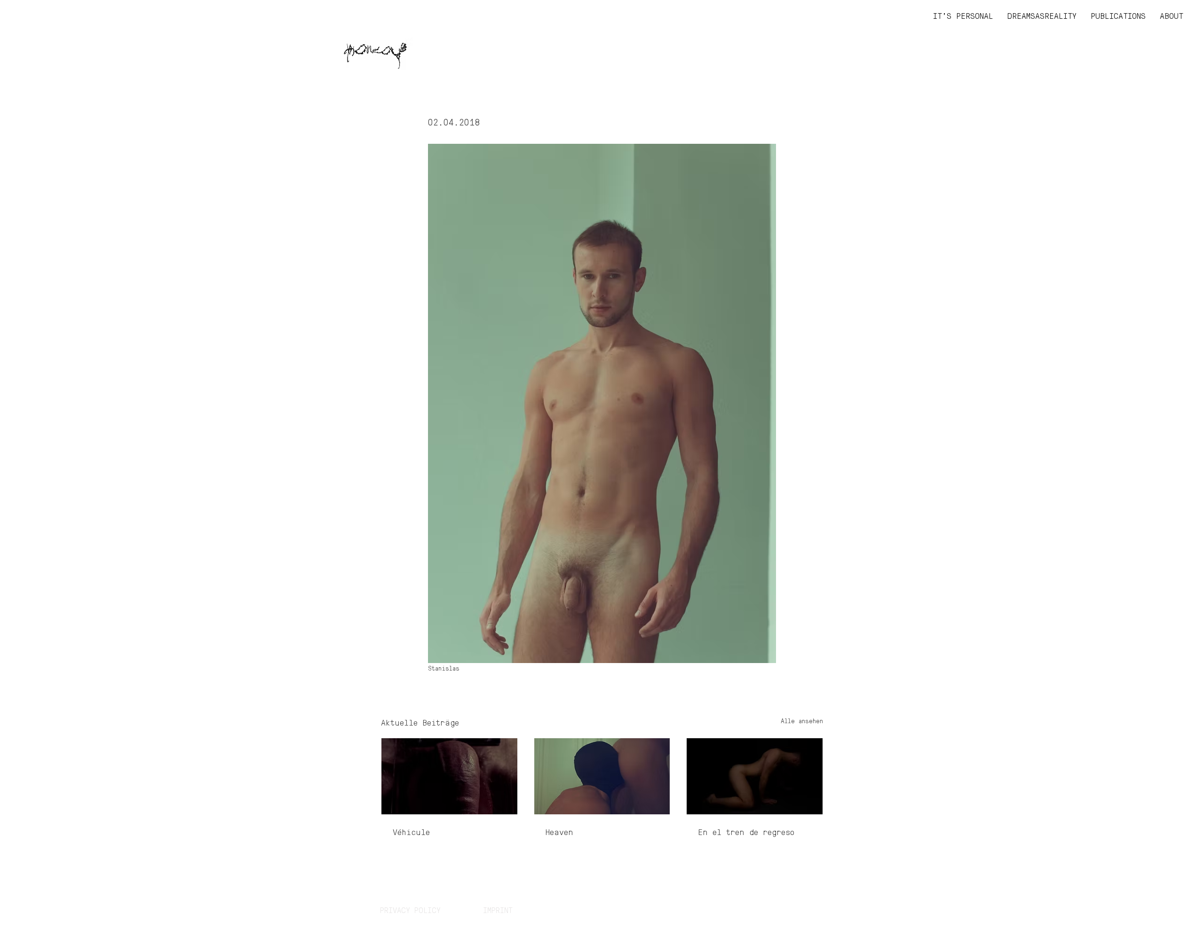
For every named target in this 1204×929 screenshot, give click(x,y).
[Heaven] (602, 776)
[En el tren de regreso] (755, 776)
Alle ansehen (802, 720)
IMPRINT (498, 910)
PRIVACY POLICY (410, 910)
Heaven (559, 831)
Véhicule (411, 831)
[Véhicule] (449, 776)
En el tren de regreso (746, 831)
